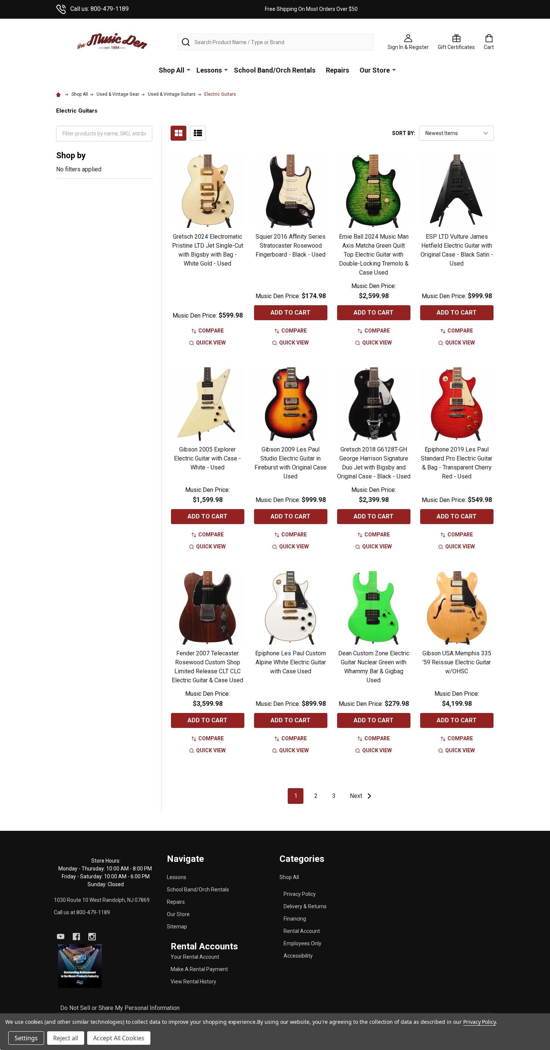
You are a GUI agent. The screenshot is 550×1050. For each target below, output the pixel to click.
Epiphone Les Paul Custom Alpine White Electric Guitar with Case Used (290, 662)
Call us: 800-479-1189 (99, 8)
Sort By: (403, 133)
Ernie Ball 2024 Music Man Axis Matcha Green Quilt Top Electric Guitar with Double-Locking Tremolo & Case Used (374, 254)
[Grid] (178, 133)
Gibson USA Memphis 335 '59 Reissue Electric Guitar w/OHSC (456, 662)
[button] (80, 966)
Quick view (211, 343)
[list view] (198, 133)
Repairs (337, 70)
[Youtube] (60, 936)
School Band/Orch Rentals (274, 70)
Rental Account (302, 931)
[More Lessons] (226, 69)
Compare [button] (211, 331)
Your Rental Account (195, 957)
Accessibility (298, 956)
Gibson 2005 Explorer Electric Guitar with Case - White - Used (207, 458)
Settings (26, 1038)
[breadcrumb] (59, 94)
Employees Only (302, 943)
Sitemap (177, 927)
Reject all (65, 1038)
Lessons (209, 70)
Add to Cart (291, 312)
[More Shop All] (188, 69)
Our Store (375, 70)
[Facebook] (76, 936)
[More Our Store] (394, 69)
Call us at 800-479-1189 (82, 912)
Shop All (171, 70)
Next (357, 795)
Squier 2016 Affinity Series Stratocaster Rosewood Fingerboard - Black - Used (291, 245)
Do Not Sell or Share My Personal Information (120, 1007)
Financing (295, 919)
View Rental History (193, 982)
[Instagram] (92, 936)
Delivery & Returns (305, 906)
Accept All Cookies (118, 1038)
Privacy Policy (300, 894)
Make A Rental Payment (199, 969)
